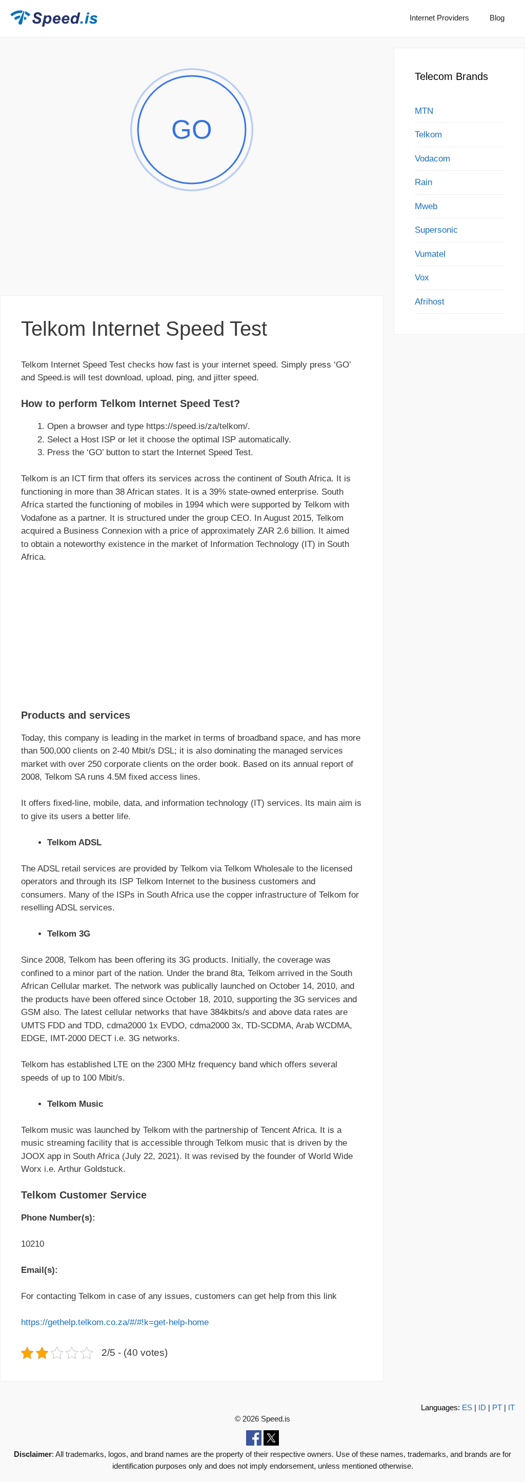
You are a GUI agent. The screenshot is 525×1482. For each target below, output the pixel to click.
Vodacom (432, 159)
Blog (497, 17)
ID (482, 1407)
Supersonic (436, 230)
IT (511, 1407)
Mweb (426, 206)
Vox (422, 277)
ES (467, 1407)
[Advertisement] (191, 258)
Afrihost (430, 302)
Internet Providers (439, 17)
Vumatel (430, 254)
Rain (423, 182)
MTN (424, 111)
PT (497, 1407)
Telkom (428, 134)
